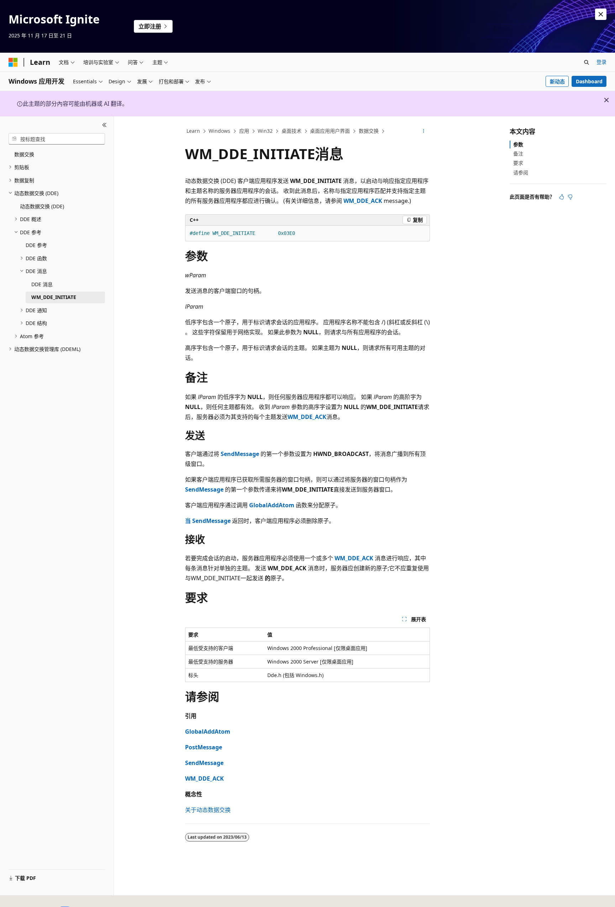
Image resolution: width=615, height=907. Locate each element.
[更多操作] (423, 131)
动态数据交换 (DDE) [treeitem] (42, 206)
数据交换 (369, 130)
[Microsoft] (13, 62)
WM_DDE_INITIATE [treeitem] (53, 297)
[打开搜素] (586, 62)
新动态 (557, 81)
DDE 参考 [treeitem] (36, 245)
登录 (601, 61)
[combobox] (57, 139)
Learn (193, 130)
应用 (244, 130)
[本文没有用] (570, 197)
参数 (518, 144)
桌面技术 (291, 130)
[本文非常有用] (561, 197)
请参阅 (520, 172)
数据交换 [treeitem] (24, 154)
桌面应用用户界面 (330, 130)
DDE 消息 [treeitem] (42, 284)
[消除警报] (600, 14)
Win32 (265, 130)
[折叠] (104, 125)
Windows (219, 130)
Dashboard (589, 81)
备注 (518, 153)
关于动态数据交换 (208, 810)
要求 (518, 162)
